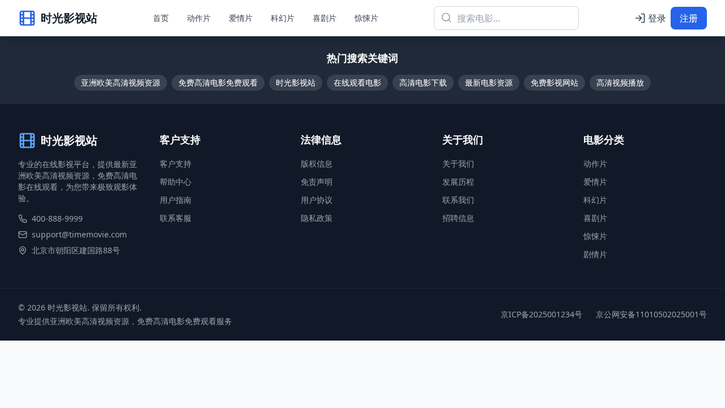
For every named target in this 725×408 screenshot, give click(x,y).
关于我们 (458, 163)
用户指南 (175, 199)
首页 (161, 17)
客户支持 (175, 163)
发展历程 (458, 181)
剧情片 (595, 254)
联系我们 (458, 199)
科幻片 (283, 17)
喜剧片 (324, 17)
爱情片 (241, 17)
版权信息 (316, 163)
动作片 (199, 17)
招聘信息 (458, 217)
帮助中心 (175, 181)
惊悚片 (366, 17)
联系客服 (175, 217)
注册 (689, 18)
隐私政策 (316, 217)
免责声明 (316, 181)
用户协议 (316, 199)
